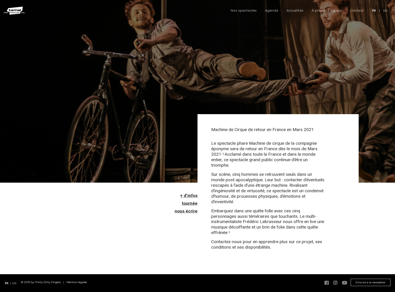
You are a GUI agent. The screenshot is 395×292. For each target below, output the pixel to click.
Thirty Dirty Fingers (48, 282)
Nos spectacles (244, 10)
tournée (190, 203)
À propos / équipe (327, 10)
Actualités (294, 10)
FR (374, 10)
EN (385, 10)
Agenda (271, 10)
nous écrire (186, 211)
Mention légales (77, 282)
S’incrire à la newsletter (370, 282)
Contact (357, 10)
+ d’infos (189, 195)
